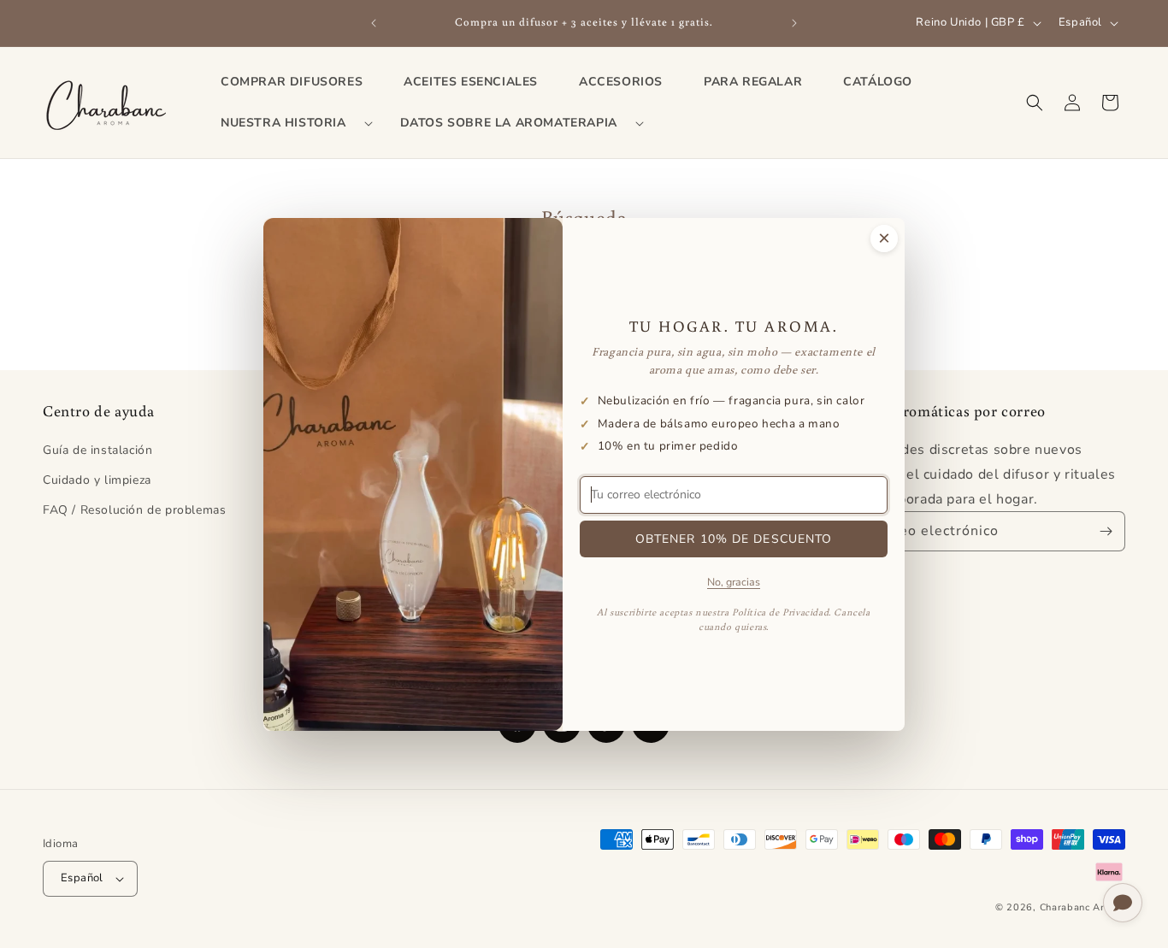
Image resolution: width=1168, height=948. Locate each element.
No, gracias (733, 581)
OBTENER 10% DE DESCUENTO (734, 538)
